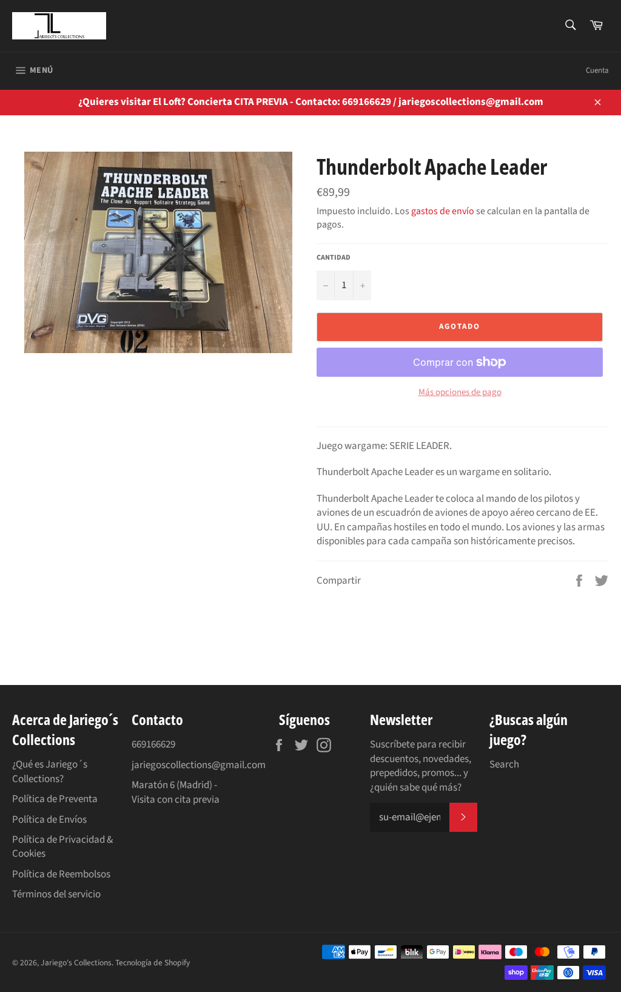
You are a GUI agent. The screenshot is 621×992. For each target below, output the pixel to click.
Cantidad (334, 258)
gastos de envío (442, 211)
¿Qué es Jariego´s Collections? (49, 771)
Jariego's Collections (76, 962)
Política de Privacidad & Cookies (62, 846)
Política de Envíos (49, 819)
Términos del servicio (56, 894)
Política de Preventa (55, 799)
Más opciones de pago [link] (460, 392)
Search (504, 764)
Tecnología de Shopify (152, 962)
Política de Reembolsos (61, 874)
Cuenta (597, 70)
